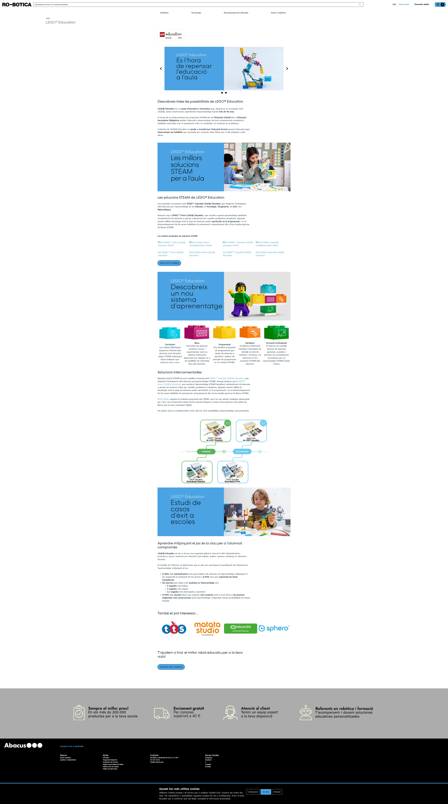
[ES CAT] (395, 5)
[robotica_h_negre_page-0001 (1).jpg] (17, 4)
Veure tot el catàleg (169, 263)
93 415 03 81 (155, 760)
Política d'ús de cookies (111, 766)
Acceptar (265, 792)
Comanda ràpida (422, 4)
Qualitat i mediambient (68, 760)
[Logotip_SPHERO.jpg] (273, 628)
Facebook (208, 760)
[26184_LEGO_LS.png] (224, 451)
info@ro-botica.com (157, 762)
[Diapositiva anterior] (161, 68)
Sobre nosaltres (65, 757)
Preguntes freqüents (110, 760)
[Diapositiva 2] (226, 92)
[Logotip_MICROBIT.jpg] (240, 628)
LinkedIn (208, 764)
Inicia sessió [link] (404, 4)
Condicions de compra (110, 762)
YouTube (208, 766)
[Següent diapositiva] (287, 68)
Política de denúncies (110, 769)
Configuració (253, 792)
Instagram (208, 757)
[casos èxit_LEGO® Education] (224, 512)
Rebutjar (277, 792)
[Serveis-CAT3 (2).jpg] (224, 713)
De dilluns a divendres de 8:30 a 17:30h (164, 757)
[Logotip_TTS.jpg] (174, 628)
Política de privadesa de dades (113, 764)
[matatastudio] (207, 628)
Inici (48, 18)
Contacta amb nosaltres (171, 667)
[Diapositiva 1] (222, 92)
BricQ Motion (164, 399)
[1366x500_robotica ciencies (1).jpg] (224, 68)
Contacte (106, 757)
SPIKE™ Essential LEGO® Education (227, 378)
